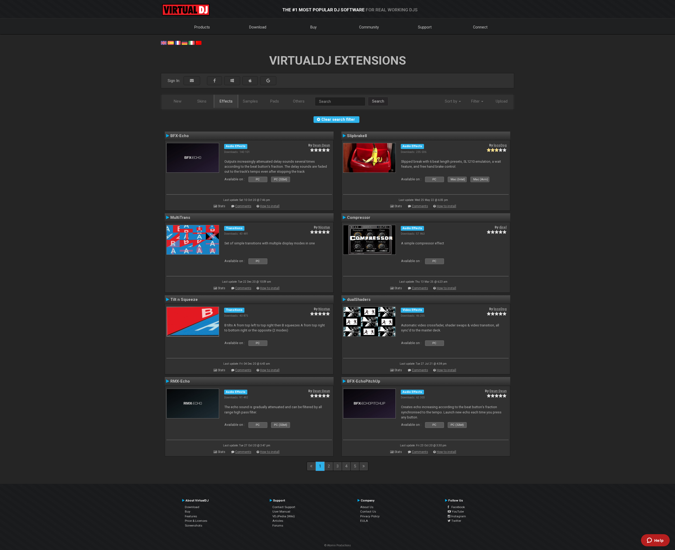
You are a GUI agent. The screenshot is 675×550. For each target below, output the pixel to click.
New (177, 101)
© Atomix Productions (337, 545)
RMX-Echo (180, 381)
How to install (269, 206)
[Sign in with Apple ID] (250, 80)
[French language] (178, 42)
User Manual (281, 511)
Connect (480, 27)
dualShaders (358, 299)
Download (257, 27)
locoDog (500, 145)
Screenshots (193, 525)
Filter (476, 101)
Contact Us (368, 511)
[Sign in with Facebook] (214, 80)
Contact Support (283, 507)
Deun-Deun (321, 145)
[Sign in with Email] (192, 80)
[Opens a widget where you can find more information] (655, 540)
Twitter (456, 521)
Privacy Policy (370, 516)
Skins (201, 101)
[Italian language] (191, 42)
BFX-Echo (179, 135)
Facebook (457, 507)
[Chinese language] (198, 42)
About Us (366, 507)
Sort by (451, 101)
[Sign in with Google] (268, 80)
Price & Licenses (196, 521)
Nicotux (324, 227)
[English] (164, 42)
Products (202, 27)
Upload (502, 101)
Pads (274, 101)
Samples (250, 101)
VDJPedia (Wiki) (283, 516)
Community (369, 27)
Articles (277, 521)
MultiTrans (180, 217)
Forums (277, 525)
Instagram (458, 516)
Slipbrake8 (357, 135)
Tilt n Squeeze (184, 299)
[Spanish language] (170, 42)
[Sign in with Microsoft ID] (232, 80)
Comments (243, 206)
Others (299, 101)
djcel (503, 227)
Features (191, 516)
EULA (364, 521)
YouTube (457, 511)
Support (425, 27)
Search (378, 101)
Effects (226, 101)
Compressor (358, 217)
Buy (313, 27)
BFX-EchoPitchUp (363, 381)
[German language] (184, 42)
